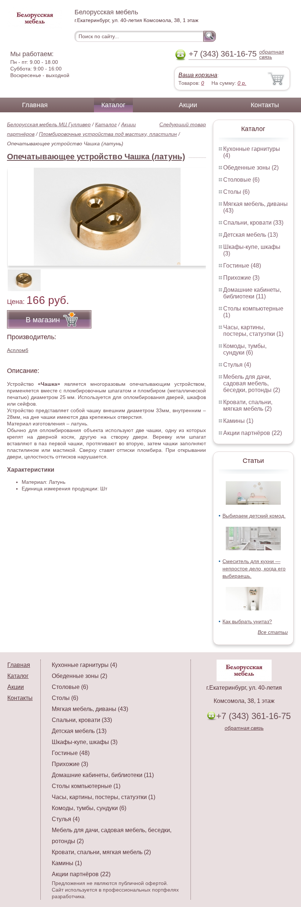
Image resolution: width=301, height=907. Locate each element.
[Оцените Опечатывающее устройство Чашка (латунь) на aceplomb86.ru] (107, 217)
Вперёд (194, 213)
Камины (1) (238, 421)
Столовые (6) (241, 180)
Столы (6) (236, 192)
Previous (20, 276)
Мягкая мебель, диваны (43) (90, 709)
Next (197, 276)
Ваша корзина (197, 75)
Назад (18, 213)
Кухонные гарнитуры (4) (84, 665)
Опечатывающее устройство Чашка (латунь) (96, 156)
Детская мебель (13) (250, 235)
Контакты (265, 105)
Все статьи (273, 632)
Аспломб (17, 350)
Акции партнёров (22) (252, 433)
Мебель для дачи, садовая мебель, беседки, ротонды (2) (251, 383)
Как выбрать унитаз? (247, 621)
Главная (35, 105)
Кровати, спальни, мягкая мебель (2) (247, 405)
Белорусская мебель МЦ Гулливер (49, 124)
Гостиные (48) (242, 265)
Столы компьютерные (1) (86, 786)
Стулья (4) (237, 365)
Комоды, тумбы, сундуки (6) (244, 349)
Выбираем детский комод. (254, 516)
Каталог (113, 105)
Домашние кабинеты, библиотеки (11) (252, 293)
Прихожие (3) (241, 278)
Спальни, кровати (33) (253, 223)
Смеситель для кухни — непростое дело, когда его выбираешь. (254, 568)
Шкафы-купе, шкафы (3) (84, 742)
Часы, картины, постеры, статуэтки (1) (253, 330)
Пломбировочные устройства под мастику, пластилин (108, 134)
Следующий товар (182, 124)
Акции (188, 105)
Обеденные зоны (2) (251, 167)
